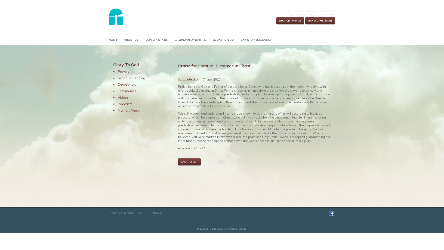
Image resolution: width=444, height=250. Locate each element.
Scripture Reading (188, 79)
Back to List (189, 161)
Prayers (124, 71)
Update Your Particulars (125, 213)
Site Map (157, 213)
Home (113, 39)
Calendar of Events (190, 39)
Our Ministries (156, 39)
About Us (131, 39)
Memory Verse (129, 110)
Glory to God (223, 39)
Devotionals (127, 84)
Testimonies (127, 91)
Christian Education (256, 39)
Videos (123, 97)
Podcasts (125, 104)
